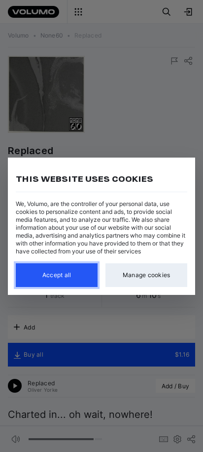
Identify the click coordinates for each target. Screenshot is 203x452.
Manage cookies (146, 275)
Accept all (56, 275)
